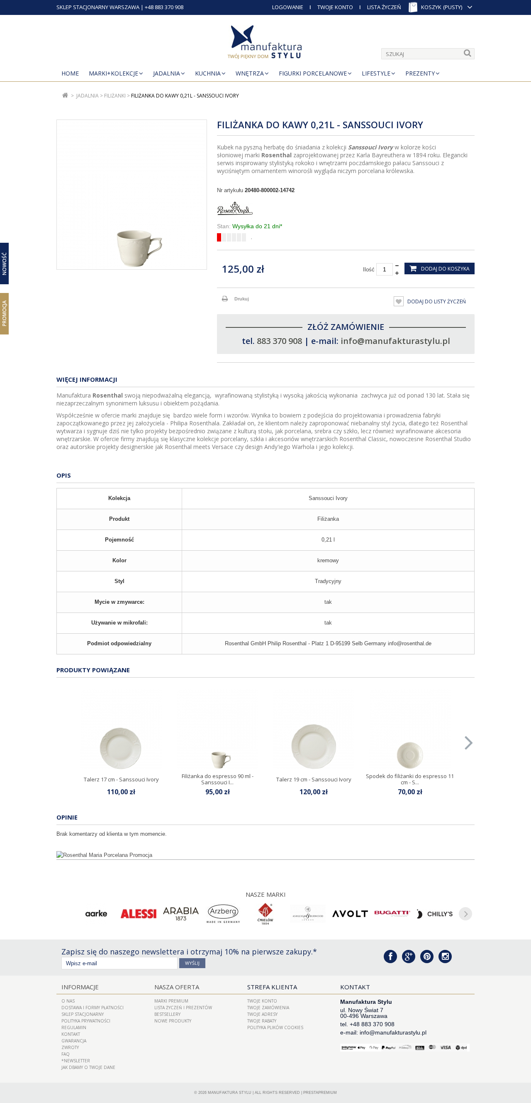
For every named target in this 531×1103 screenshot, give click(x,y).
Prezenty (420, 73)
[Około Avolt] (350, 914)
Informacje (80, 987)
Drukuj (241, 298)
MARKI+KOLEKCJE (113, 73)
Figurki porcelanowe (313, 73)
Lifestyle (376, 73)
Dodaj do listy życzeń (436, 301)
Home (70, 73)
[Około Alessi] (138, 914)
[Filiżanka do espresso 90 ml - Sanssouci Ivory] (217, 729)
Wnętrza (250, 73)
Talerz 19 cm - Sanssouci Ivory (313, 779)
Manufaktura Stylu (229, 1093)
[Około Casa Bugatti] (392, 914)
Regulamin (73, 1027)
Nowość (4, 263)
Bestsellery (167, 1014)
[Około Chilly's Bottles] (435, 914)
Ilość (369, 269)
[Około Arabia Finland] (181, 914)
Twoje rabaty (261, 1021)
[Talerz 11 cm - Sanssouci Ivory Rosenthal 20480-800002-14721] (410, 729)
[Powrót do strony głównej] (65, 95)
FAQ (65, 1054)
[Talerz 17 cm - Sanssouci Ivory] (121, 729)
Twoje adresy (262, 1014)
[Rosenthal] (346, 208)
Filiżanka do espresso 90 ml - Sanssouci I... (217, 779)
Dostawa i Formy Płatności (92, 1007)
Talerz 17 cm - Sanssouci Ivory (121, 779)
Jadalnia (166, 73)
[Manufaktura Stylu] (265, 43)
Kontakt (70, 1034)
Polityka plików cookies (275, 1027)
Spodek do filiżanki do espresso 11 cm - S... (410, 779)
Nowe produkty (172, 1021)
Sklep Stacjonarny (82, 1014)
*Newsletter (75, 1061)
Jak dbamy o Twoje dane (88, 1067)
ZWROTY (70, 1047)
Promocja (4, 313)
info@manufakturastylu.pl (395, 341)
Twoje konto (262, 1001)
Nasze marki (266, 894)
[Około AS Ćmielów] (265, 914)
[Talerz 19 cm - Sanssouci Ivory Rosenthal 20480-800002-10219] (313, 729)
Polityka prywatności (85, 1021)
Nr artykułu (230, 190)
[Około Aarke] (96, 914)
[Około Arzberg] (223, 914)
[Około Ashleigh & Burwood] (308, 914)
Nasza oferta (176, 987)
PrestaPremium (320, 1093)
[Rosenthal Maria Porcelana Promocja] (265, 855)
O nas (68, 1001)
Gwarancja (73, 1041)
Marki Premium (171, 1001)
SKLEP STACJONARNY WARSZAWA (97, 7)
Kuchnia (208, 73)
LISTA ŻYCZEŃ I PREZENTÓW (183, 1007)
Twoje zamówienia (268, 1007)
